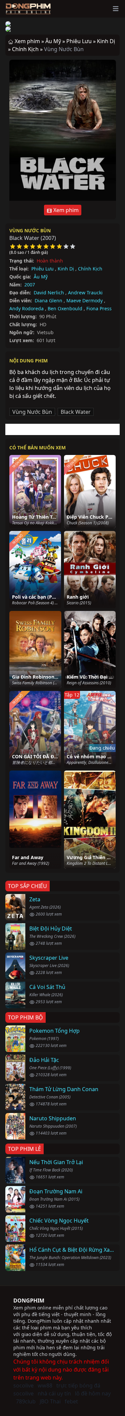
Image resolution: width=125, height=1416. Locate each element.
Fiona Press (99, 308)
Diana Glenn (48, 300)
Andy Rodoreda (26, 308)
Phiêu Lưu (42, 268)
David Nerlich (49, 292)
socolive (23, 1385)
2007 (29, 284)
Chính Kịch (90, 268)
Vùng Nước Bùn (30, 230)
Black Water (76, 411)
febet (71, 1401)
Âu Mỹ (41, 276)
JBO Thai (50, 1401)
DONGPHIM (28, 1300)
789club (26, 1401)
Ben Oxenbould (65, 308)
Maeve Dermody (84, 300)
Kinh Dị (66, 268)
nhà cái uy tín (54, 1393)
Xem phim (65, 210)
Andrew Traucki (85, 292)
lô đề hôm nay (93, 1393)
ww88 (45, 1385)
